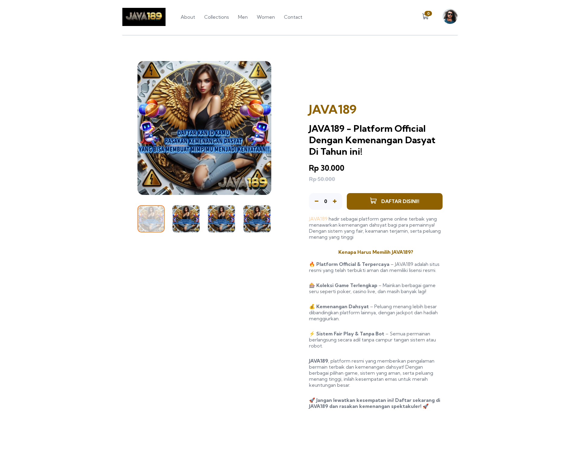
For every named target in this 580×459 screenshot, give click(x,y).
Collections (216, 17)
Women (266, 17)
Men (243, 17)
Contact (293, 17)
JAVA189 (318, 219)
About (188, 17)
